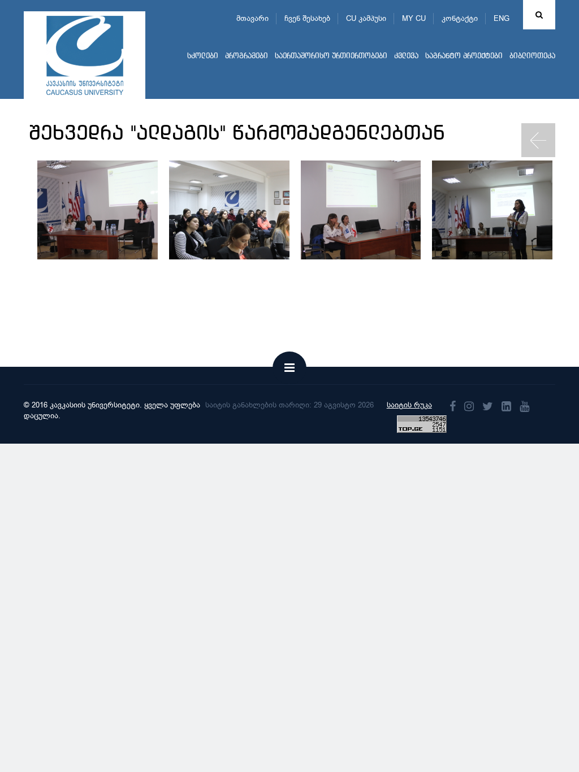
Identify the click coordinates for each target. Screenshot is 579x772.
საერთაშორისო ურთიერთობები (331, 56)
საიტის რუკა (409, 405)
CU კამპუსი (366, 18)
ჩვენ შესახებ (307, 18)
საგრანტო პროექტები (464, 56)
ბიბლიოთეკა (532, 56)
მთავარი (252, 18)
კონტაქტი (460, 18)
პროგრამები (246, 56)
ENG (501, 18)
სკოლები (202, 56)
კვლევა (406, 56)
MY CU (414, 18)
